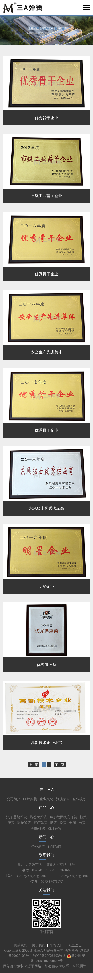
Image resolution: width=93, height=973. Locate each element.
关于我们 (38, 945)
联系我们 (46, 855)
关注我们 (46, 890)
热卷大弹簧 (38, 817)
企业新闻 (38, 846)
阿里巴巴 (75, 945)
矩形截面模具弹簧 (63, 817)
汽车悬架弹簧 (16, 817)
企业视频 (79, 799)
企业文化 (46, 799)
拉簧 (62, 823)
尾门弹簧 (40, 823)
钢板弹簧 (38, 828)
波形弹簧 (55, 828)
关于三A (46, 789)
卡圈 (72, 823)
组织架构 (30, 799)
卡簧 (82, 823)
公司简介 (14, 799)
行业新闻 (55, 846)
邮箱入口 (57, 945)
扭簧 (83, 817)
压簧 (11, 823)
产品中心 (46, 808)
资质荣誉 (63, 799)
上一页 (33, 764)
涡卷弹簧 (24, 823)
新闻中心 (46, 837)
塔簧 (53, 823)
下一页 (59, 764)
